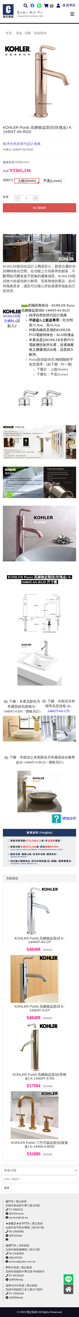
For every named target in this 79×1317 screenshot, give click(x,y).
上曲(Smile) (27, 181)
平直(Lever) (52, 181)
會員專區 (69, 5)
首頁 (9, 33)
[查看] (34, 911)
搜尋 (6, 1187)
